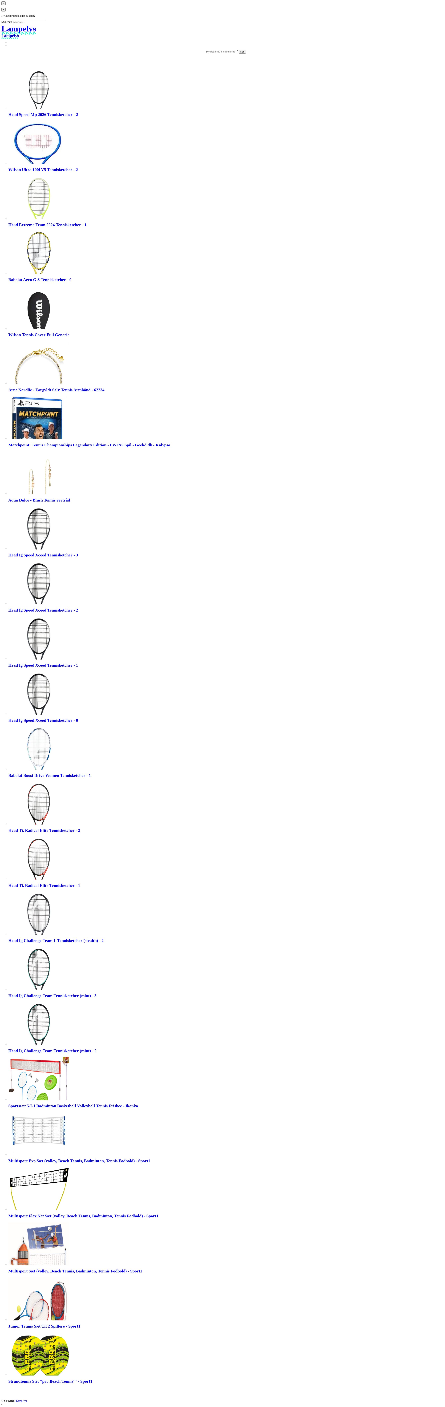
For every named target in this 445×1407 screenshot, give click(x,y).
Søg (242, 51)
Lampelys (21, 1400)
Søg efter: (6, 21)
